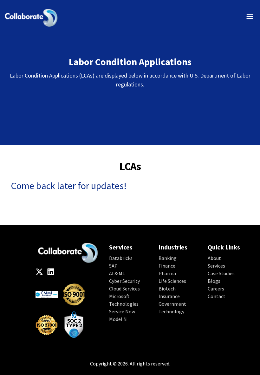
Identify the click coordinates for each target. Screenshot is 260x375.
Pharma (167, 273)
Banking (168, 258)
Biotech (167, 288)
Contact (216, 296)
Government (172, 304)
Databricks (121, 258)
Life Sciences (172, 281)
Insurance (169, 296)
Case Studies (221, 273)
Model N (118, 319)
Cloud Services (124, 288)
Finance (167, 265)
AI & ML (117, 273)
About (214, 258)
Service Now (122, 311)
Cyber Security (124, 281)
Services (216, 265)
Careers (216, 288)
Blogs (214, 281)
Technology (171, 311)
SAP (113, 265)
